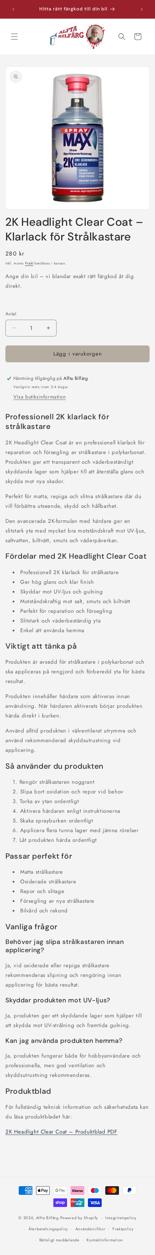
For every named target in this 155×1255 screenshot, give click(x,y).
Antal (10, 313)
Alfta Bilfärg (47, 1218)
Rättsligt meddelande (59, 1240)
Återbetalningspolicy (48, 1229)
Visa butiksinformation (39, 396)
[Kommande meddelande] (142, 9)
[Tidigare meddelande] (13, 9)
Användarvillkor (90, 1229)
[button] (14, 36)
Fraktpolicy (123, 1229)
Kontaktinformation (105, 1240)
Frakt (29, 263)
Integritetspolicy (121, 1218)
